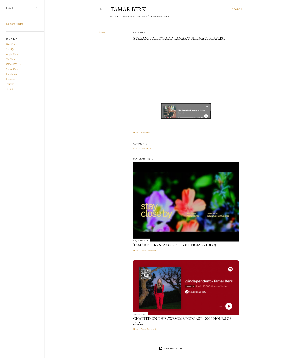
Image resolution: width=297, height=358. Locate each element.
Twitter (10, 84)
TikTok (9, 89)
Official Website (14, 64)
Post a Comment (142, 148)
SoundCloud (12, 69)
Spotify (10, 49)
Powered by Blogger (173, 348)
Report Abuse (15, 23)
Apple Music (12, 54)
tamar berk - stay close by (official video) (174, 244)
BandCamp (12, 44)
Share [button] (102, 32)
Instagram (11, 79)
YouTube (11, 59)
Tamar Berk (128, 9)
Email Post (145, 132)
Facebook (11, 74)
